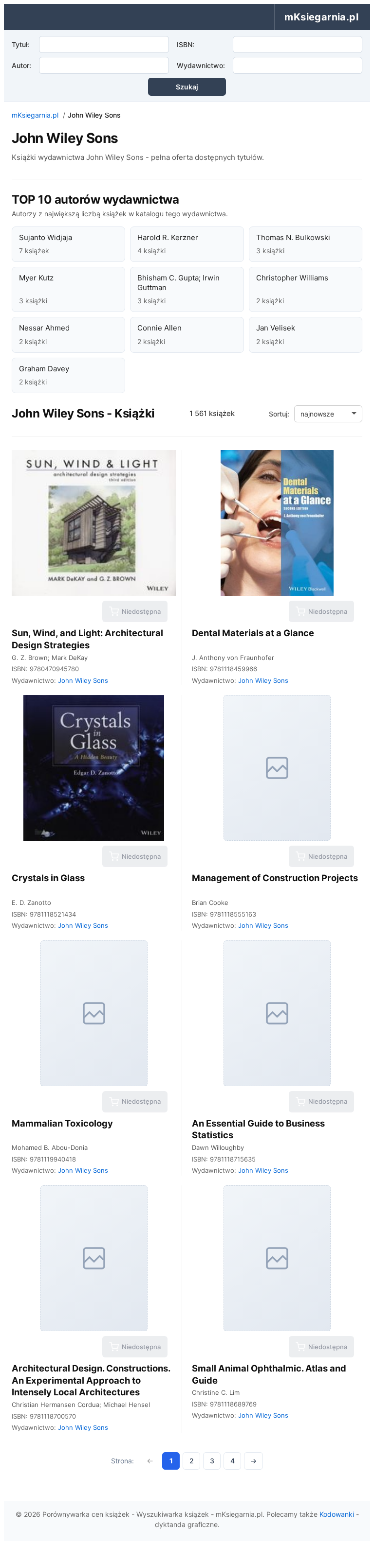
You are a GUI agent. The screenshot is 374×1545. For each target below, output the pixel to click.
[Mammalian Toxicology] (94, 1013)
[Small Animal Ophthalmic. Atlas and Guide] (277, 1258)
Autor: (21, 65)
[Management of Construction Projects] (277, 768)
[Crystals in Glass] (94, 768)
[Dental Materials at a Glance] (277, 523)
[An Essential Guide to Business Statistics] (277, 1013)
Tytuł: (20, 44)
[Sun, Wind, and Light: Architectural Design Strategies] (94, 523)
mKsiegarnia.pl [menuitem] (321, 17)
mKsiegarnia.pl (35, 115)
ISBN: (185, 44)
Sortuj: (279, 414)
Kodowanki (336, 1514)
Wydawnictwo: (201, 65)
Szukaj (187, 87)
